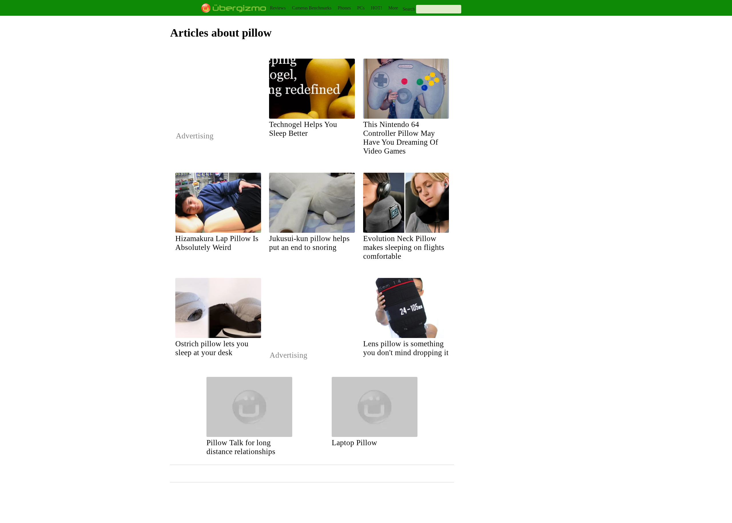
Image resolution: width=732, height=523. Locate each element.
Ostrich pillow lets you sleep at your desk (211, 348)
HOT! (376, 7)
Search (409, 9)
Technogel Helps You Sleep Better (303, 129)
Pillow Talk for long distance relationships (240, 447)
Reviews (278, 7)
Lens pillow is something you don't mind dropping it (406, 348)
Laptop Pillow (354, 442)
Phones (344, 7)
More (393, 7)
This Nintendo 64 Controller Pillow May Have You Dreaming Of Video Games (400, 137)
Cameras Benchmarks (311, 7)
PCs (361, 7)
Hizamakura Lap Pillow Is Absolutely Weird (216, 243)
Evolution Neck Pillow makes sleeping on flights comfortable (403, 247)
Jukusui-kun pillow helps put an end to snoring (309, 243)
